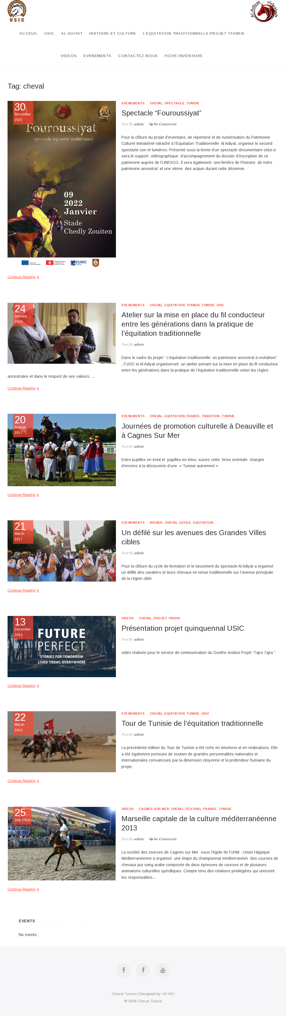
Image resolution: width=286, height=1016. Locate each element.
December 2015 (23, 627)
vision (174, 618)
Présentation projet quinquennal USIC (182, 628)
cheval (156, 103)
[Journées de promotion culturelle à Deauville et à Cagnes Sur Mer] (62, 450)
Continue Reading (21, 388)
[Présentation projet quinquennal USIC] (62, 646)
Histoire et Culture (112, 33)
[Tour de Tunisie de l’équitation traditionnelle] (62, 741)
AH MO (168, 994)
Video (269, 598)
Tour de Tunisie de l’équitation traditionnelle (192, 723)
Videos (69, 56)
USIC (49, 33)
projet (160, 618)
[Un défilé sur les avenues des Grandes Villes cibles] (62, 550)
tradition (211, 416)
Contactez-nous (138, 56)
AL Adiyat (72, 33)
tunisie (192, 103)
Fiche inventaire (184, 56)
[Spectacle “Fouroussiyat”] (62, 185)
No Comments (164, 124)
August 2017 (20, 425)
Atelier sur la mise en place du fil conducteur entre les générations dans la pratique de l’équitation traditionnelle (193, 324)
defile (185, 522)
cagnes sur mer (154, 809)
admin (138, 124)
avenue (156, 522)
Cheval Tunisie (124, 994)
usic (220, 305)
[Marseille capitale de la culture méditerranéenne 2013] (62, 844)
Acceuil (29, 33)
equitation (175, 305)
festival (193, 809)
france (193, 416)
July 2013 (22, 815)
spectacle (175, 103)
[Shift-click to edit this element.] (264, 3)
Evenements (97, 56)
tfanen (192, 305)
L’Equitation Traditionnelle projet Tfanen (193, 33)
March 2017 (20, 531)
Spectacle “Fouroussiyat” (161, 113)
